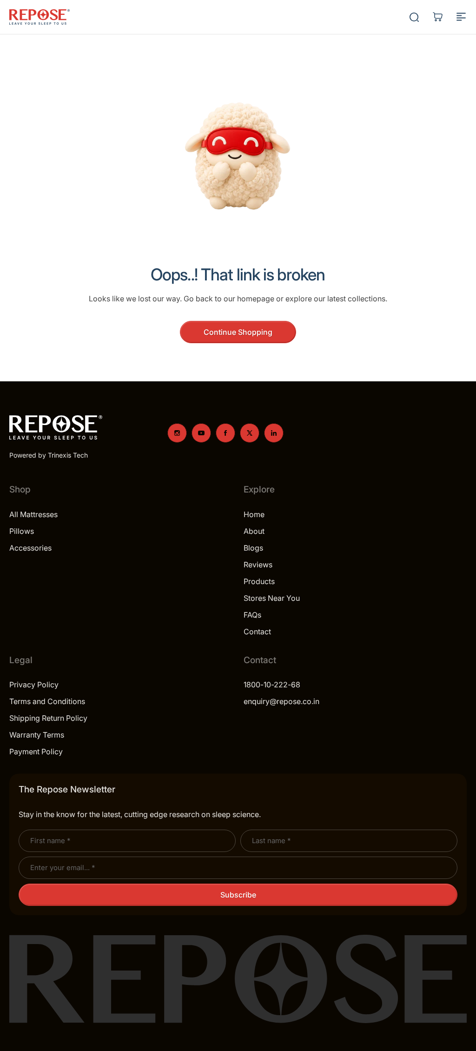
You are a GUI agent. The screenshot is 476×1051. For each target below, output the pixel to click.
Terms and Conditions (47, 701)
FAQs (252, 614)
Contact (257, 631)
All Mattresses (33, 514)
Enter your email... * (62, 867)
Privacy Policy (34, 684)
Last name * (271, 840)
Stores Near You (272, 598)
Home (254, 514)
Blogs (253, 547)
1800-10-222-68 (272, 684)
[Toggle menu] (461, 17)
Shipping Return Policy (48, 718)
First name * (50, 840)
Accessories (30, 547)
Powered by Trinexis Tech (48, 455)
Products (259, 581)
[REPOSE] (39, 17)
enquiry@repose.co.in (281, 701)
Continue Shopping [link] (238, 332)
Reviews (258, 564)
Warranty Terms (36, 734)
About (254, 531)
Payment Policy (36, 751)
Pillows (21, 531)
